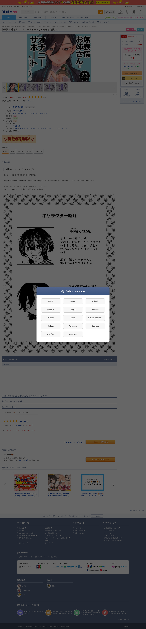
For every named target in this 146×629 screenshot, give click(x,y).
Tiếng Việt (73, 334)
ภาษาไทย (50, 334)
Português (73, 326)
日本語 (50, 301)
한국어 (73, 309)
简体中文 (95, 301)
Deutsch (50, 317)
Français (73, 317)
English (73, 301)
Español (95, 309)
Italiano (51, 326)
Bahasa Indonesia (95, 317)
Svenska (95, 326)
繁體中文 (50, 309)
